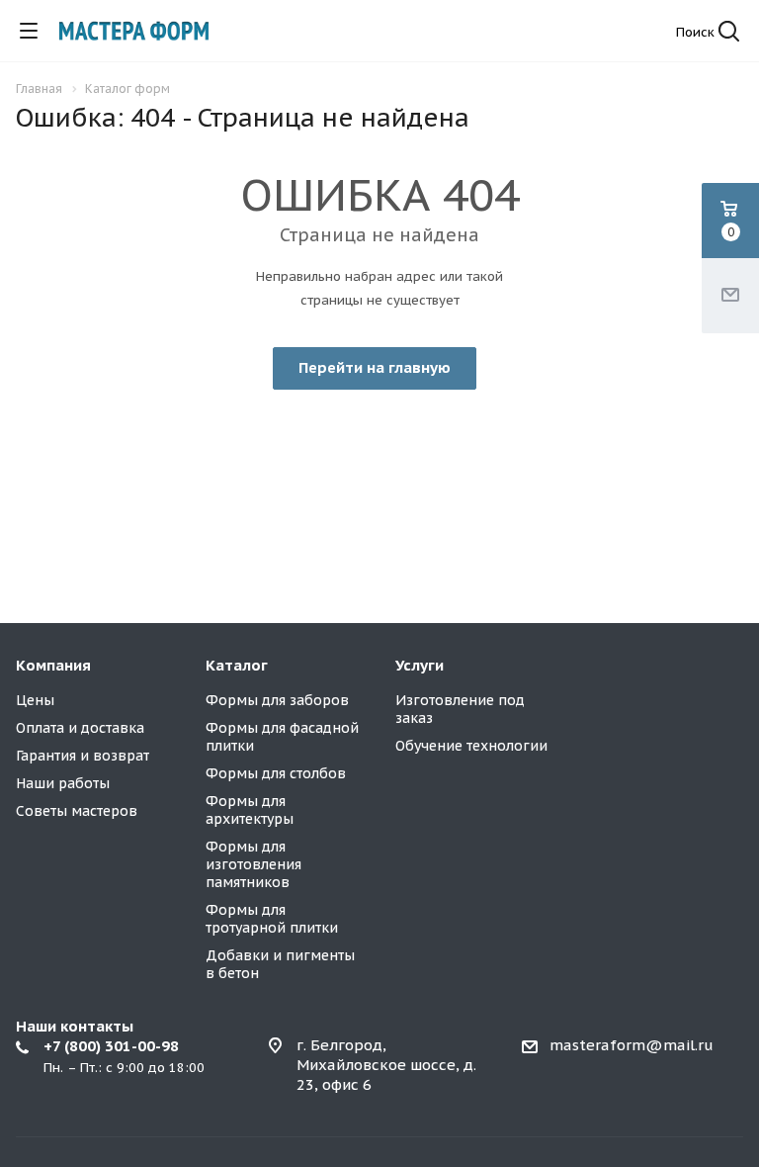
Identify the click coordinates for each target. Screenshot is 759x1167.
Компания (53, 665)
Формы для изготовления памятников (253, 864)
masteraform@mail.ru (631, 1044)
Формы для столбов (276, 773)
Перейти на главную (374, 367)
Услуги (419, 665)
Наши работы (63, 783)
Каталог (237, 665)
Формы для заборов (277, 700)
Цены (35, 700)
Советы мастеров (76, 811)
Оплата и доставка (80, 728)
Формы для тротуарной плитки (272, 919)
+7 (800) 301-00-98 (111, 1045)
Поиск (697, 32)
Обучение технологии (471, 746)
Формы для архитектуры (250, 810)
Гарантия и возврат (82, 755)
